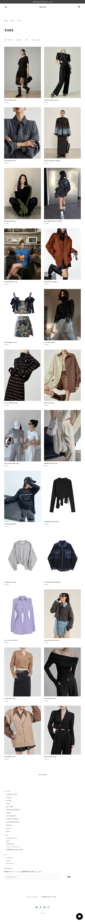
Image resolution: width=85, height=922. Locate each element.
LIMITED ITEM (11, 794)
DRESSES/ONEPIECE (13, 810)
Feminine (9, 825)
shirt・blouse (8, 40)
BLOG (8, 841)
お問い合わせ (10, 844)
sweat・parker (36, 40)
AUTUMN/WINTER (12, 822)
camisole (19, 40)
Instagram (9, 857)
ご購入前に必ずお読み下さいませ (42, 1)
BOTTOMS (9, 807)
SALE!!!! (9, 797)
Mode (12, 20)
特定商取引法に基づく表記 (14, 849)
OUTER (8, 800)
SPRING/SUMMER (12, 819)
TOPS (8, 804)
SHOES (8, 813)
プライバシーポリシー (13, 847)
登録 (68, 877)
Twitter (8, 860)
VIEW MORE (42, 775)
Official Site (9, 863)
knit (27, 40)
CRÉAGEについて (11, 838)
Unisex (8, 828)
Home (6, 20)
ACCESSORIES (11, 816)
